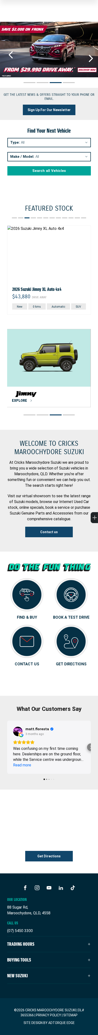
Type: (15, 142)
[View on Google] (18, 731)
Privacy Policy (48, 1015)
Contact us (49, 532)
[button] (7, 747)
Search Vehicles (49, 171)
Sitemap (70, 1015)
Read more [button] (22, 765)
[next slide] (90, 58)
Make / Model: (22, 156)
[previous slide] (10, 54)
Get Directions (49, 856)
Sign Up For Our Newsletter (49, 110)
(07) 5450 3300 (20, 930)
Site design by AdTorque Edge (49, 1023)
